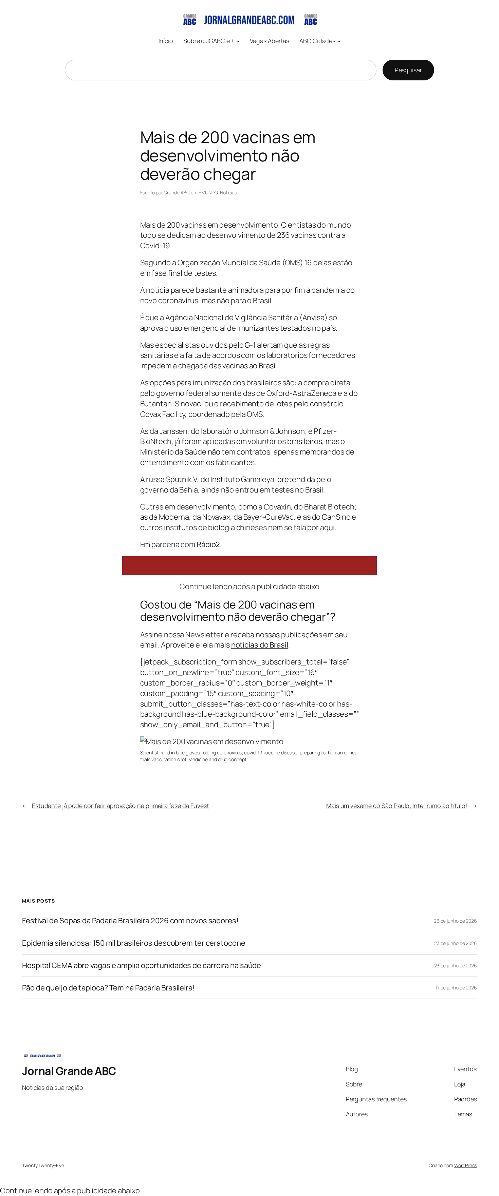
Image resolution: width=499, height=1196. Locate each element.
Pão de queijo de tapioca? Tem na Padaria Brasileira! (108, 988)
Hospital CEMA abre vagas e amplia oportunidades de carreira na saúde (141, 965)
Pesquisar (408, 70)
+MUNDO (208, 192)
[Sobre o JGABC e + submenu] (238, 41)
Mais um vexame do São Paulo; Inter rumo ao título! (396, 806)
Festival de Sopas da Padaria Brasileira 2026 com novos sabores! (130, 921)
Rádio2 (208, 544)
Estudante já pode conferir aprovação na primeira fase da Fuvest (120, 806)
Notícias (228, 192)
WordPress (465, 1165)
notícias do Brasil (259, 645)
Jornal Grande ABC (69, 1070)
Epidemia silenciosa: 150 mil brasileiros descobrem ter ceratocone (133, 943)
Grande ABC (177, 192)
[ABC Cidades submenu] (339, 41)
